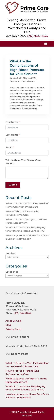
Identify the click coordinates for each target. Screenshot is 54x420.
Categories (11, 271)
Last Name (11, 134)
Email (8, 147)
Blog (8, 325)
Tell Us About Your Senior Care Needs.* (23, 162)
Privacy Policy (13, 329)
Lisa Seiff (17, 78)
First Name (11, 122)
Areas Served (13, 320)
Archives (10, 253)
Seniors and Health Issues (22, 81)
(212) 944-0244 (37, 36)
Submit (12, 184)
